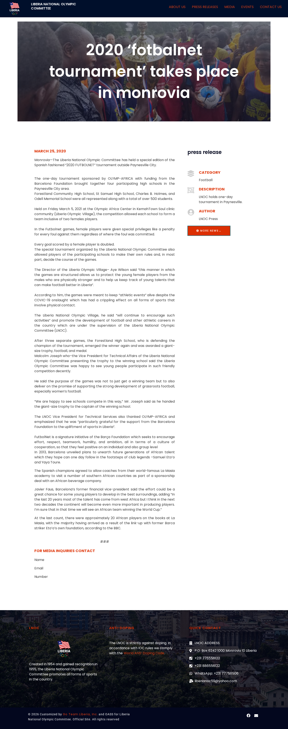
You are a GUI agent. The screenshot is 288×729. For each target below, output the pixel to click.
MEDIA (229, 6)
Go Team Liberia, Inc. (80, 714)
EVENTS (247, 6)
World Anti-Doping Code (144, 653)
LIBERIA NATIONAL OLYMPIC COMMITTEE (53, 6)
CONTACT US (271, 6)
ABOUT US (177, 6)
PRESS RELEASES (205, 6)
